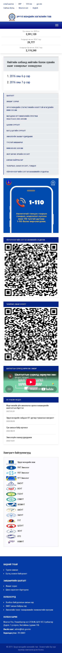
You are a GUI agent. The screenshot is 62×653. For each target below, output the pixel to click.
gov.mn (39, 4)
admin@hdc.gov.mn (23, 629)
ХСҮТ (19, 488)
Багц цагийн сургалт (16, 131)
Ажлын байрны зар (14, 160)
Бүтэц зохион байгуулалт (16, 573)
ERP (19, 4)
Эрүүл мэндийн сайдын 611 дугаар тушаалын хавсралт (30, 418)
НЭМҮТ (20, 541)
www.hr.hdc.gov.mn (14, 148)
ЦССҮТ (20, 526)
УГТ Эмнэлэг (23, 478)
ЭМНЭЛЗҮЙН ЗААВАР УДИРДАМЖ (19, 137)
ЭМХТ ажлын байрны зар (16, 606)
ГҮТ (19, 520)
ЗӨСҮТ (20, 515)
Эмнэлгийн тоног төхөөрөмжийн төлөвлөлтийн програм (29, 610)
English (35, 8)
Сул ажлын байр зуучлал (17, 427)
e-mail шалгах (8, 4)
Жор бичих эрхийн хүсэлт (18, 154)
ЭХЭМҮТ (21, 504)
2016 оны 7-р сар (20, 82)
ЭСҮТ (19, 531)
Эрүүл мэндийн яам (26, 462)
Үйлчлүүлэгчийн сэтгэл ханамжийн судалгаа (27, 172)
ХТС (19, 536)
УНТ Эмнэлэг (23, 467)
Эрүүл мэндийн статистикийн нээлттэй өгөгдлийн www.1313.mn (29, 108)
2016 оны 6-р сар (20, 76)
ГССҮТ (20, 494)
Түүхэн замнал (11, 570)
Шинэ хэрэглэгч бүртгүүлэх (17, 590)
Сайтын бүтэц (8, 8)
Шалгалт (10, 96)
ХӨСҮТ (20, 483)
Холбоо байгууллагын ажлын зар (19, 602)
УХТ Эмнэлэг (23, 473)
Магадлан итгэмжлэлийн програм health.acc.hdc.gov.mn (22, 117)
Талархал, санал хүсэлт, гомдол (21, 166)
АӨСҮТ (20, 510)
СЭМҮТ (20, 499)
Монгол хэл (23, 8)
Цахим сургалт (13, 125)
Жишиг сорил (12, 102)
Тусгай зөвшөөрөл (14, 142)
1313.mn (29, 4)
